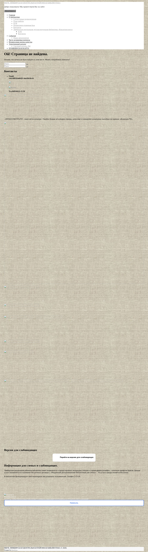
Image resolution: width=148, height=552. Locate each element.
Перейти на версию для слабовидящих (76, 457)
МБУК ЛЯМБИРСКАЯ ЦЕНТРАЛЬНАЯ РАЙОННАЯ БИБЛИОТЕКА (32, 3)
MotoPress (14, 550)
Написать (74, 503)
